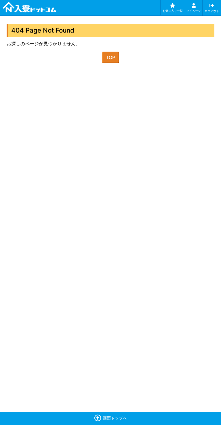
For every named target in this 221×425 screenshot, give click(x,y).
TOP (110, 57)
